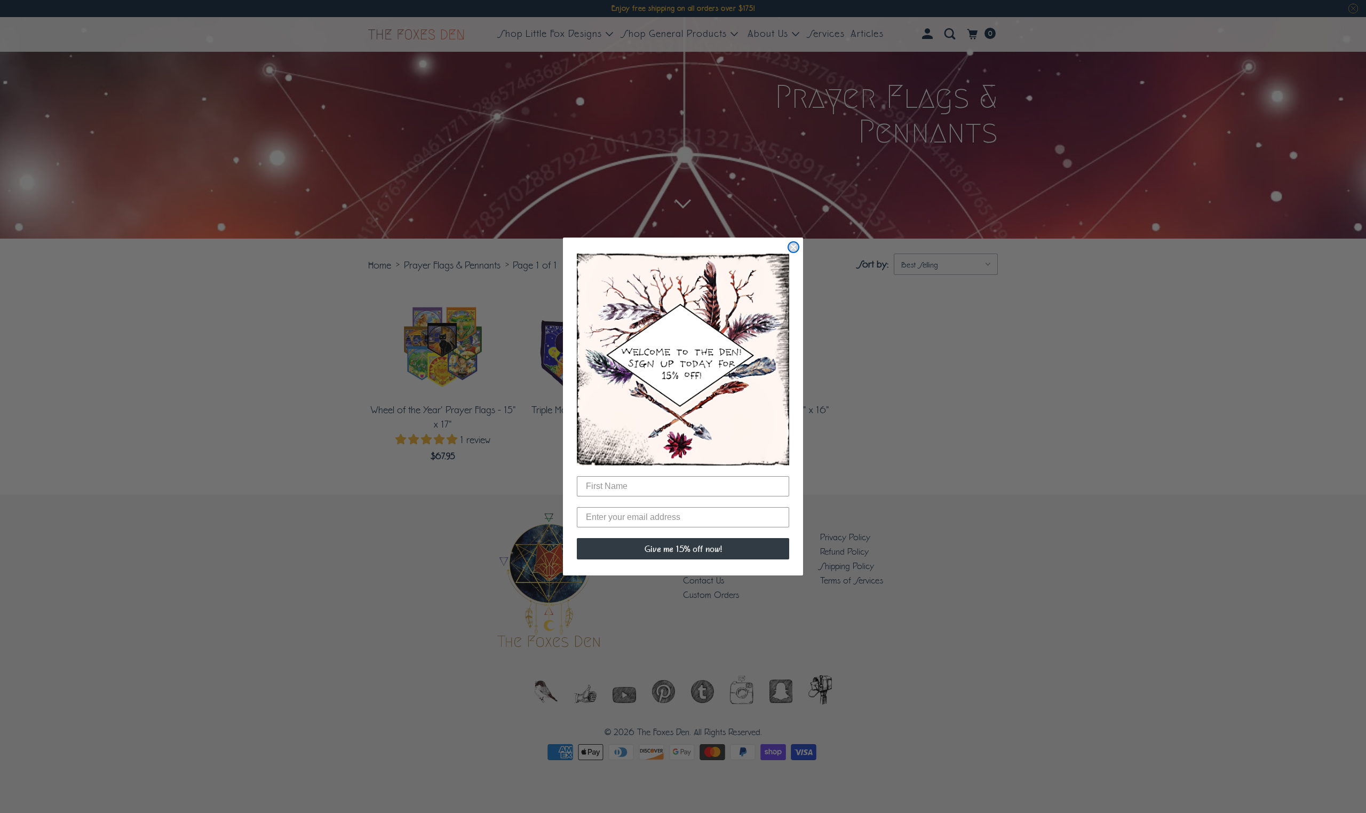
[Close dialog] (793, 247)
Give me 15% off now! (683, 549)
